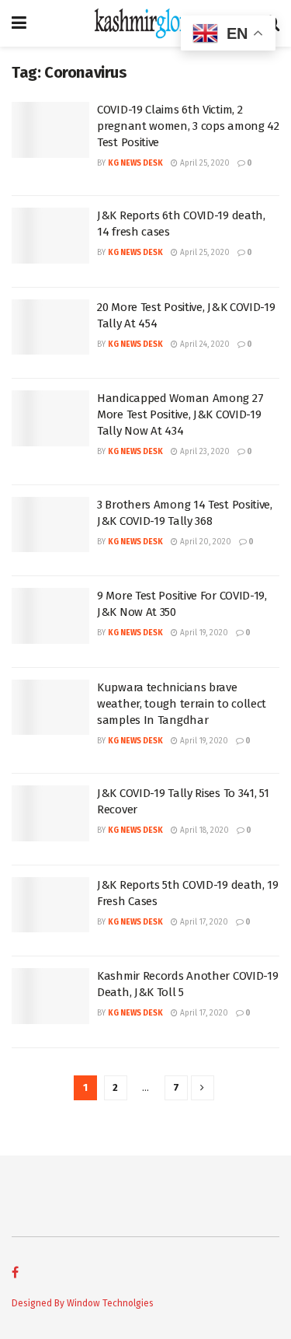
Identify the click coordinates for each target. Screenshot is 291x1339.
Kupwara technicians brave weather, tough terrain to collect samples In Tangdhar (181, 703)
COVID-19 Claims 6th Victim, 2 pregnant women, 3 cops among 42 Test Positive (188, 126)
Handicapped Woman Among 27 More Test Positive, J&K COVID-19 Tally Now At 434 (180, 414)
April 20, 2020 (204, 542)
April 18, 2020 (203, 830)
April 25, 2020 (204, 163)
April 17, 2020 (203, 922)
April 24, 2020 (204, 344)
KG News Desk (135, 163)
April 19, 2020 (203, 633)
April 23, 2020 (204, 451)
